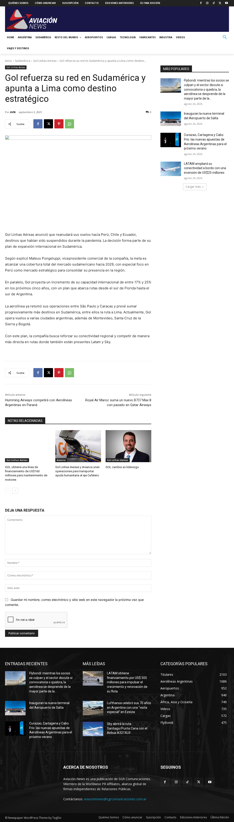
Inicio (8, 61)
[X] (220, 3)
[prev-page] (8, 491)
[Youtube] (226, 3)
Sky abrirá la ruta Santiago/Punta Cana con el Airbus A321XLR (127, 728)
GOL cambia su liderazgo (122, 467)
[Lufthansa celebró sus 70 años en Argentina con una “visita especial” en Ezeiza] (93, 708)
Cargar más (193, 187)
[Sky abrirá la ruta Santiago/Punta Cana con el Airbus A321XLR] (93, 729)
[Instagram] (207, 3)
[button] (224, 37)
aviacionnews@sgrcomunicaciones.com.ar (115, 799)
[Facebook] (201, 3)
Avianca (61, 460)
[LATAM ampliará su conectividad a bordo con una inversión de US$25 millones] (170, 169)
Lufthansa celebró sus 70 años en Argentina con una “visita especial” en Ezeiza (129, 707)
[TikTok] (213, 3)
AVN (13, 112)
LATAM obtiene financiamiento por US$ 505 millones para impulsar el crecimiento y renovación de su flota (127, 682)
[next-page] (15, 491)
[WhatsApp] (69, 123)
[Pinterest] (59, 123)
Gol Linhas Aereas (44, 61)
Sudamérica (22, 61)
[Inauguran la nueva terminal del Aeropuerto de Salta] (170, 118)
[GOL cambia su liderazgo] (128, 446)
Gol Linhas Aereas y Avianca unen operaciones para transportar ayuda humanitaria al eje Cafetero (77, 471)
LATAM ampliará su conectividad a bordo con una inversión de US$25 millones (205, 168)
